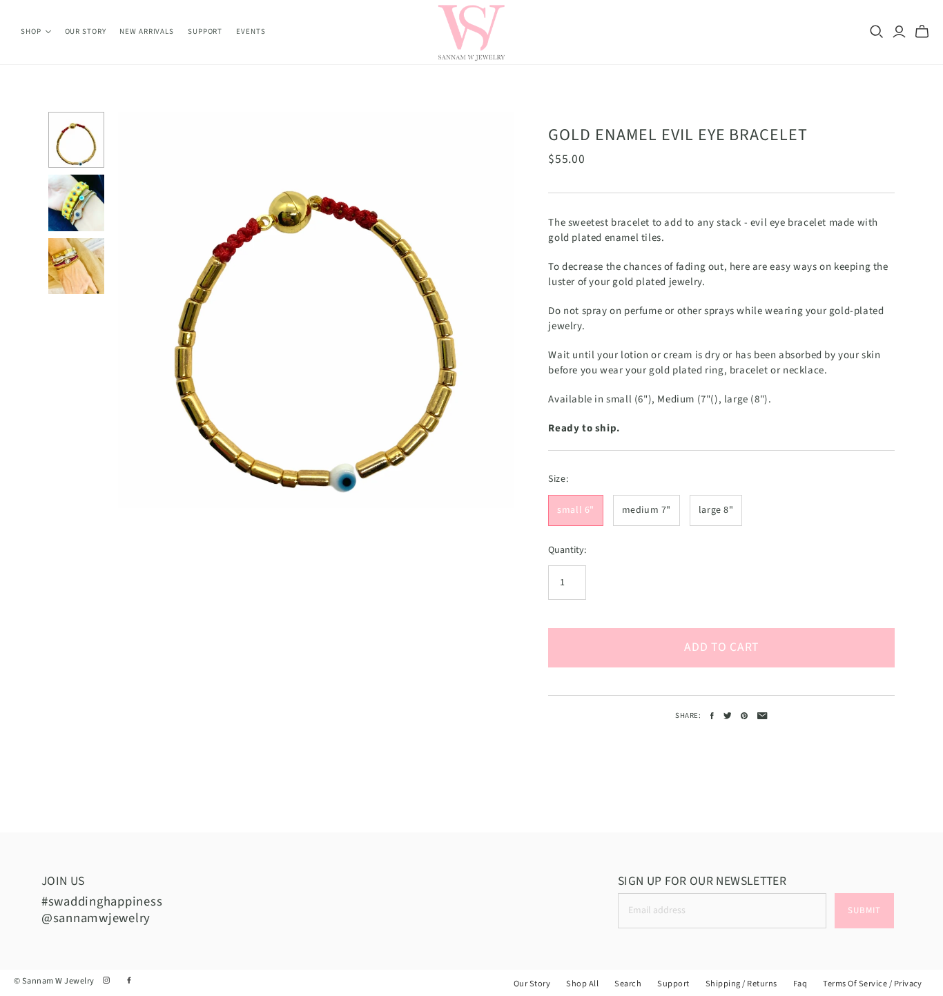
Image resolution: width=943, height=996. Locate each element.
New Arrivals (146, 31)
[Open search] (877, 32)
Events (250, 31)
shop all (582, 983)
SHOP (31, 31)
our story (532, 983)
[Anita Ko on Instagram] (107, 981)
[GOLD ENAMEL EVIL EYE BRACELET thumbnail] (76, 140)
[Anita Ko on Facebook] (129, 981)
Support (205, 31)
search (627, 983)
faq (800, 983)
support (673, 983)
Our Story (85, 31)
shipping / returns (741, 983)
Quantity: (567, 550)
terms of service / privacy (872, 983)
